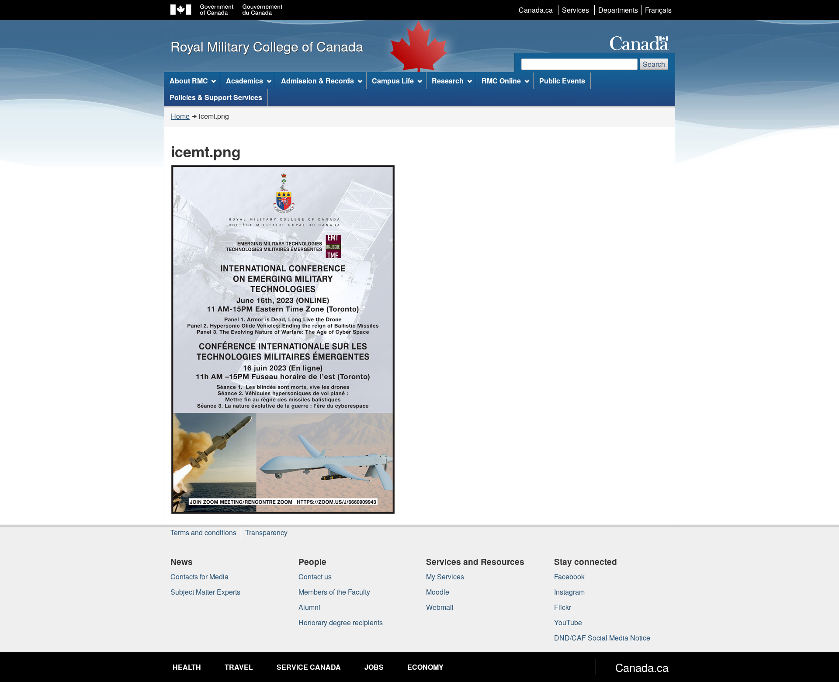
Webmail (440, 607)
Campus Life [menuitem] (393, 81)
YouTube (568, 622)
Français (658, 10)
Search (654, 64)
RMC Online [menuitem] (501, 81)
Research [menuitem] (448, 81)
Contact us (315, 576)
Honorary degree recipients (340, 622)
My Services (445, 576)
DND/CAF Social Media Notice (602, 638)
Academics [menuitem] (244, 81)
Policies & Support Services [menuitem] (216, 97)
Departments (618, 10)
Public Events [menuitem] (562, 81)
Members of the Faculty (334, 592)
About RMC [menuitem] (189, 81)
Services (575, 10)
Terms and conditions (203, 532)
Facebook (569, 576)
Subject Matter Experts (205, 592)
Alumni (309, 607)
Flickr (562, 607)
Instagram (569, 592)
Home (180, 116)
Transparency (266, 532)
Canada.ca (536, 10)
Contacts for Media (199, 576)
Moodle (437, 592)
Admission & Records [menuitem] (317, 81)
